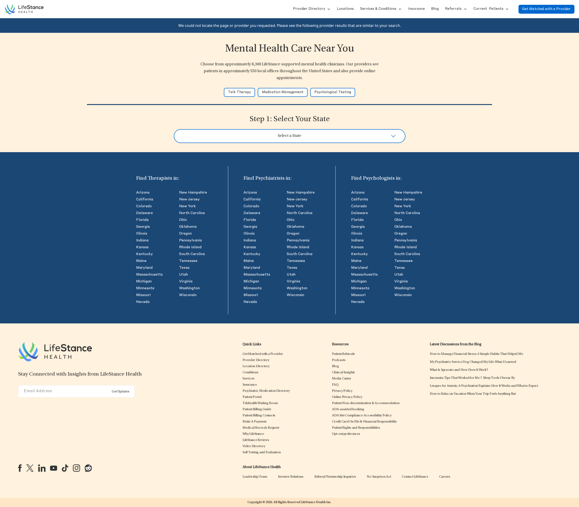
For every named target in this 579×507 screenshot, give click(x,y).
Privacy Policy (342, 391)
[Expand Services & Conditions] (399, 9)
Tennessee (188, 261)
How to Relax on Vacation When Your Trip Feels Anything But (473, 394)
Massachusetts (149, 275)
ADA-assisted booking (348, 409)
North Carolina (192, 213)
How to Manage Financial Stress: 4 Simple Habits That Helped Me (476, 354)
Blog (335, 366)
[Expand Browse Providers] (328, 9)
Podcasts (338, 360)
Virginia (185, 281)
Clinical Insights (343, 372)
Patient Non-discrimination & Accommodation (365, 403)
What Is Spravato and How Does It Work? (459, 370)
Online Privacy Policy (347, 397)
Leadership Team (255, 477)
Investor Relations (290, 477)
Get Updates (120, 391)
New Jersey (189, 199)
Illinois (141, 234)
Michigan (144, 281)
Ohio (183, 220)
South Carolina (192, 254)
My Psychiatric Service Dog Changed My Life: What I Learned (473, 362)
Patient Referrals (343, 354)
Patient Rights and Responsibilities (356, 428)
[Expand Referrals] (465, 9)
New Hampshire (193, 193)
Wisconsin (188, 295)
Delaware (144, 213)
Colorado (144, 206)
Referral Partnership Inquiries (335, 477)
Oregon (185, 234)
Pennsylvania (190, 240)
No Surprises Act (379, 477)
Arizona (142, 193)
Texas (184, 268)
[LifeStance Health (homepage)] (24, 9)
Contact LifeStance (415, 477)
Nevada (142, 302)
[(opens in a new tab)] (20, 468)
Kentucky (144, 254)
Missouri (143, 295)
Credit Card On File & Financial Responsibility (364, 421)
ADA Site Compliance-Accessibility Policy (361, 415)
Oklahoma (188, 227)
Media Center (341, 378)
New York (187, 206)
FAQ (335, 385)
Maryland (144, 268)
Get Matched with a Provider (546, 9)
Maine (141, 261)
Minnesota (145, 288)
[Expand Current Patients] (506, 9)
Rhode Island (190, 247)
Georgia (143, 227)
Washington (189, 288)
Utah (183, 275)
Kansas (142, 247)
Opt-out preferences (346, 434)
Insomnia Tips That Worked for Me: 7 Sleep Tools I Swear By (472, 378)
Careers (444, 477)
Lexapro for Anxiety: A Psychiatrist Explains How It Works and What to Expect (484, 386)
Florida (142, 220)
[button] (309, 9)
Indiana (142, 240)
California (144, 199)
